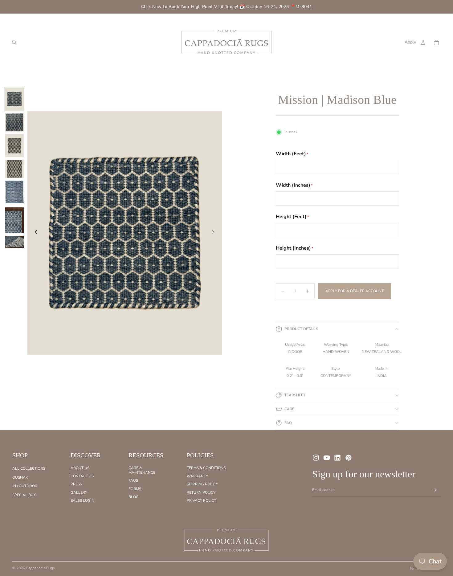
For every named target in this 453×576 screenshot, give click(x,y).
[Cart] (436, 42)
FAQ (288, 422)
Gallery (79, 492)
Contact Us (82, 476)
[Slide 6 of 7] (14, 219)
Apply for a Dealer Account (354, 290)
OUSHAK (20, 477)
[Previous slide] (34, 233)
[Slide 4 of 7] (14, 169)
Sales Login (82, 500)
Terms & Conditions (206, 467)
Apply (410, 42)
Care (289, 408)
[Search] (14, 42)
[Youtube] (326, 457)
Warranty (197, 476)
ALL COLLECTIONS (28, 468)
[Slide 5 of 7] (14, 192)
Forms (135, 488)
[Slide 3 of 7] (14, 145)
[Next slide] (215, 233)
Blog (134, 496)
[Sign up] (434, 490)
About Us (80, 467)
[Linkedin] (337, 457)
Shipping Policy (202, 484)
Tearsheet (294, 395)
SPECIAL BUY (24, 494)
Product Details (301, 328)
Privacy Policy (201, 500)
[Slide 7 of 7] (14, 242)
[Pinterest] (348, 457)
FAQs (133, 480)
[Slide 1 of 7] (14, 99)
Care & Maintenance (142, 470)
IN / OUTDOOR (24, 486)
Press (76, 484)
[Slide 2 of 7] (14, 122)
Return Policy (201, 492)
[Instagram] (316, 457)
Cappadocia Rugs (40, 568)
